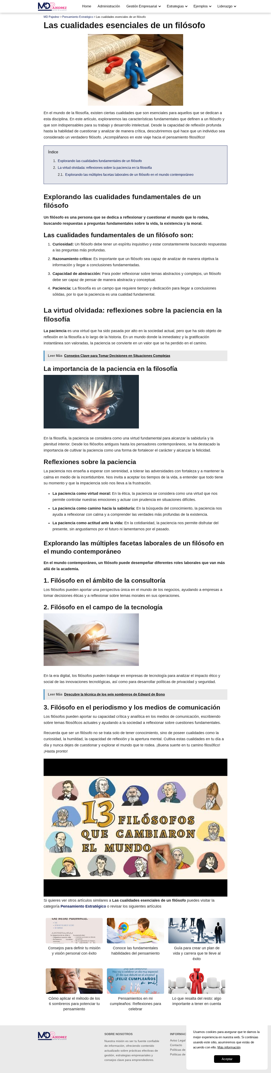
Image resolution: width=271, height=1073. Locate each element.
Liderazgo (224, 6)
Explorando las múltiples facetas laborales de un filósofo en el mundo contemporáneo (129, 174)
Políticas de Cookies (183, 1049)
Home (86, 6)
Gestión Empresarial (141, 6)
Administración (109, 6)
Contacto (176, 1045)
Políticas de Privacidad (185, 1054)
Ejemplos (201, 6)
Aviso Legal (177, 1040)
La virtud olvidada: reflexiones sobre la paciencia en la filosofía (105, 167)
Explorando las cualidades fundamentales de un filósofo (100, 161)
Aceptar (227, 1059)
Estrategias (175, 6)
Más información (229, 1047)
